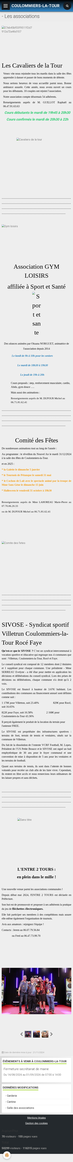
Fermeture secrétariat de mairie (26, 1069)
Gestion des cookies (36, 1123)
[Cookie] (7, 1155)
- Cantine (10, 1101)
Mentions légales (36, 1117)
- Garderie (11, 1095)
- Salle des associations (19, 1108)
